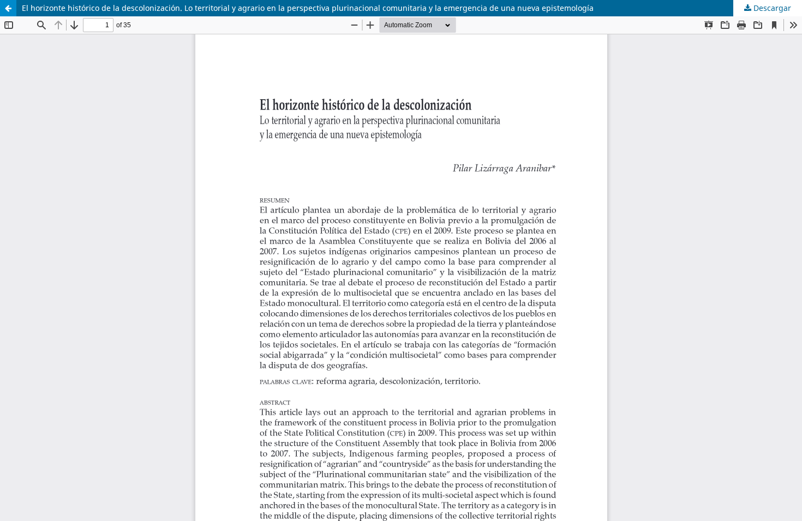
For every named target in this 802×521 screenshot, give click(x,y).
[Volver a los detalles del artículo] (8, 8)
